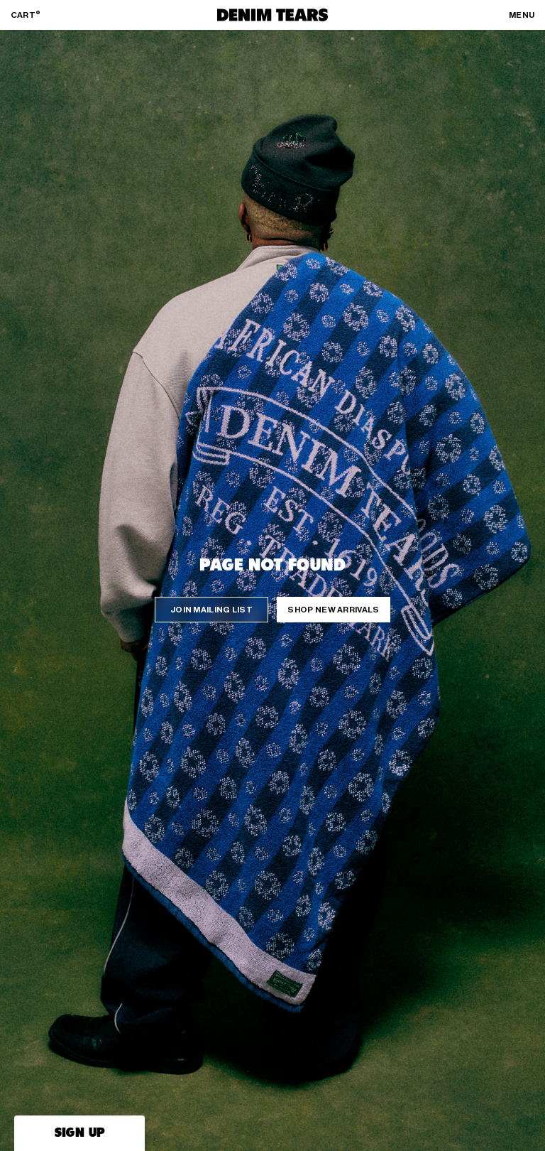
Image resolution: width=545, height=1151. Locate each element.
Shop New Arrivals (333, 610)
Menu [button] (521, 15)
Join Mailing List (211, 610)
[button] (79, 1133)
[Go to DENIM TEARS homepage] (272, 15)
